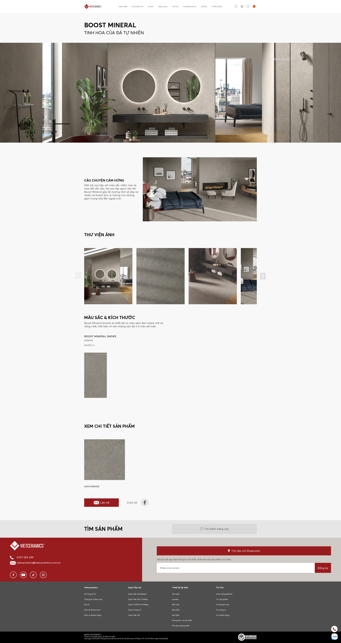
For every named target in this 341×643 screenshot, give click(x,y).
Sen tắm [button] (175, 615)
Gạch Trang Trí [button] (134, 610)
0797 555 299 (25, 557)
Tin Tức (175, 7)
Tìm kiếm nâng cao (216, 528)
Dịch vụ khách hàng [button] (92, 615)
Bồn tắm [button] (176, 610)
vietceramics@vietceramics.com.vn (38, 562)
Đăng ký (323, 568)
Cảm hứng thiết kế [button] (224, 594)
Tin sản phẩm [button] (222, 599)
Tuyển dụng (217, 7)
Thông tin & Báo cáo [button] (93, 599)
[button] (263, 276)
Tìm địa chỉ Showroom (245, 550)
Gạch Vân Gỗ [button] (134, 615)
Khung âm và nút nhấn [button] (182, 620)
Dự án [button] (87, 604)
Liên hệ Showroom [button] (92, 610)
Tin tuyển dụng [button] (222, 615)
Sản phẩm (123, 7)
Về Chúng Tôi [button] (90, 594)
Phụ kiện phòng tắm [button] (181, 625)
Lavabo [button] (175, 599)
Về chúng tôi (137, 7)
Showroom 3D (189, 7)
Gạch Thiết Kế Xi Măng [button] (138, 604)
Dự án (150, 7)
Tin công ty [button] (221, 610)
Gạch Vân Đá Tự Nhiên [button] (138, 599)
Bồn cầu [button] (175, 604)
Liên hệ (204, 7)
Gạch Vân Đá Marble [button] (137, 594)
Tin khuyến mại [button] (222, 604)
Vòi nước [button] (176, 594)
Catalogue (163, 7)
